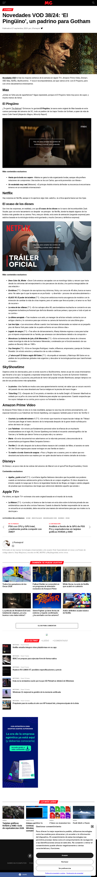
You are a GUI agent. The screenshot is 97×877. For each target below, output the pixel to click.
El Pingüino (10, 103)
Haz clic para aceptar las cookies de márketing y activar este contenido (46, 143)
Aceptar (65, 855)
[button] (92, 826)
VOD (68, 518)
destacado (37, 518)
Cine (29, 518)
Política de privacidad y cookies (55, 873)
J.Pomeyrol (35, 28)
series (61, 518)
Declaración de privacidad (74, 873)
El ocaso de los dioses (18, 204)
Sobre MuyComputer (16, 863)
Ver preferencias (65, 868)
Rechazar (64, 862)
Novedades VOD (50, 518)
